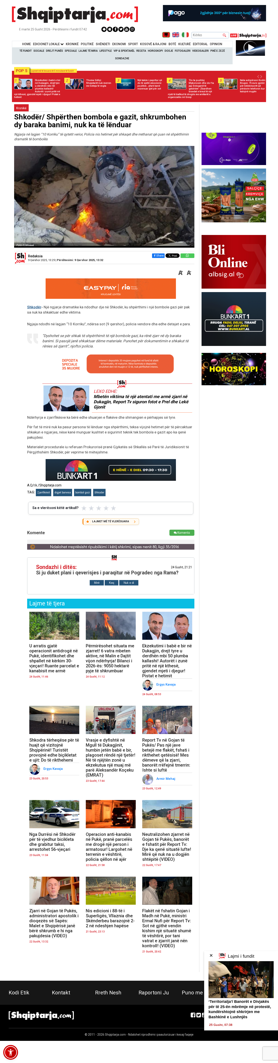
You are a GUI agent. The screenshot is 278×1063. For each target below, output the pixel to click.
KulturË (184, 44)
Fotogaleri (182, 50)
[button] (10, 1052)
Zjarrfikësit (43, 492)
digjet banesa (63, 492)
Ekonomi (119, 44)
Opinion (216, 44)
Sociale (38, 50)
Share (160, 255)
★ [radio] (84, 508)
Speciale (71, 50)
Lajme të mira (88, 50)
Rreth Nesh (108, 993)
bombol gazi (82, 492)
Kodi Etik (19, 993)
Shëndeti (103, 44)
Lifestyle (105, 50)
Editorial (200, 44)
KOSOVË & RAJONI (153, 44)
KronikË (72, 44)
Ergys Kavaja (166, 684)
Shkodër (34, 307)
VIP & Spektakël (124, 50)
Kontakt (61, 993)
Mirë (96, 582)
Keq (111, 582)
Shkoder (99, 492)
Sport (133, 44)
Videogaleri (200, 50)
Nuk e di (129, 582)
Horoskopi (155, 50)
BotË (172, 44)
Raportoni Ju (154, 993)
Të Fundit (26, 50)
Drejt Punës (54, 50)
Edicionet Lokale (46, 44)
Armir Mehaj (166, 779)
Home (26, 44)
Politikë (87, 44)
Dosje (169, 50)
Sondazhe (122, 58)
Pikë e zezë (217, 50)
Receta (141, 50)
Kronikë (21, 108)
